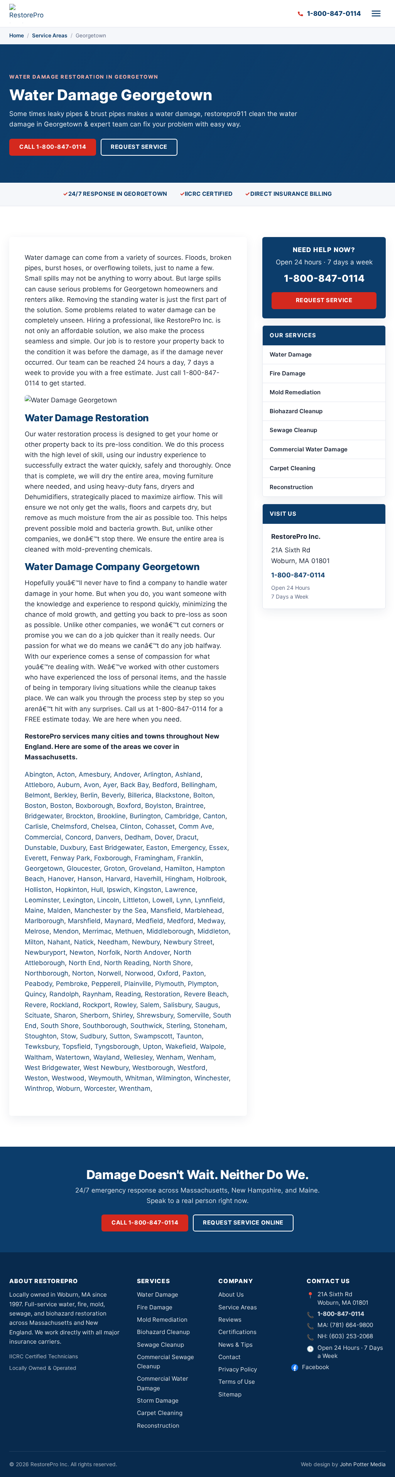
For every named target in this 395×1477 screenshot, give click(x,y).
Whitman (138, 1078)
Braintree (190, 805)
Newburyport (45, 952)
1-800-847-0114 (324, 278)
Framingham (154, 858)
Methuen (129, 931)
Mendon (66, 931)
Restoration (162, 994)
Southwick (146, 1026)
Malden (59, 910)
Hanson (89, 879)
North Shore (172, 963)
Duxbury (73, 847)
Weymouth (104, 1078)
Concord (78, 837)
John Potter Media (363, 1464)
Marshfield (84, 921)
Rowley (125, 1005)
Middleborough (170, 931)
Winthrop (38, 1088)
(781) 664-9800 (351, 1325)
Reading (128, 994)
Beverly (112, 795)
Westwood (68, 1078)
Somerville (193, 1015)
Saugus (206, 1005)
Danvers (108, 837)
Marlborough (44, 921)
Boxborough (94, 805)
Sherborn (94, 1015)
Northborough (46, 973)
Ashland (188, 774)
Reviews (229, 1319)
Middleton (213, 931)
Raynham (97, 994)
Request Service (139, 146)
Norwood (139, 973)
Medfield (149, 921)
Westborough (153, 1068)
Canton (214, 816)
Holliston (38, 889)
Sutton (120, 1036)
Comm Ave (195, 826)
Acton (66, 774)
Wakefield (180, 1046)
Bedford (164, 785)
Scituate (37, 1015)
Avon (91, 785)
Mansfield (165, 910)
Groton (114, 868)
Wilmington (173, 1078)
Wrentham (134, 1088)
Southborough (105, 1026)
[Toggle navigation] (376, 13)
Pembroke (72, 983)
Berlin (89, 795)
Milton (34, 942)
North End (84, 963)
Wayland (106, 1057)
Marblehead (203, 910)
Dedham (138, 837)
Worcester (99, 1088)
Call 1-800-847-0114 (52, 146)
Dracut (186, 837)
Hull (97, 889)
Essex (218, 847)
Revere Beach (205, 994)
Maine (34, 910)
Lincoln (108, 900)
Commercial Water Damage (309, 449)
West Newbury (105, 1068)
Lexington (78, 900)
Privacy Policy (237, 1369)
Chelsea (103, 826)
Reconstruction (291, 487)
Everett (36, 858)
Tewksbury (41, 1046)
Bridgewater (43, 816)
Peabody (38, 983)
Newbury (146, 942)
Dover (163, 837)
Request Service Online (243, 1222)
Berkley (65, 795)
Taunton (189, 1036)
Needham (113, 942)
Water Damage (291, 354)
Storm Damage (158, 1400)
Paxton (193, 973)
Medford (180, 921)
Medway (211, 921)
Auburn (68, 785)
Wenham (169, 1057)
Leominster (42, 900)
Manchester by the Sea (110, 910)
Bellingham (198, 785)
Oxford (168, 973)
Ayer (109, 785)
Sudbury (93, 1036)
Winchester (211, 1078)
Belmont (37, 795)
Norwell (109, 973)
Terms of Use (236, 1381)
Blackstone (172, 795)
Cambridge (182, 816)
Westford (191, 1068)
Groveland (145, 868)
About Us (231, 1294)
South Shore (60, 1026)
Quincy (35, 994)
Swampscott (153, 1036)
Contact (229, 1357)
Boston (35, 805)
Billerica (140, 795)
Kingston (147, 889)
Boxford (129, 805)
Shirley (122, 1015)
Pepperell (105, 983)
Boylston (158, 805)
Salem (149, 1005)
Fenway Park (70, 858)
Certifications (237, 1332)
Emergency (188, 847)
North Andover (147, 952)
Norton (83, 973)
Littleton (136, 900)
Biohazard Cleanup (296, 411)
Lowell (162, 900)
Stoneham (209, 1026)
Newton (81, 952)
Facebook (315, 1367)
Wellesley (138, 1057)
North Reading (126, 963)
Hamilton (178, 868)
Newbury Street (188, 942)
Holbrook (211, 879)
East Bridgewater (115, 847)
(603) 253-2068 (351, 1336)
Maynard (118, 921)
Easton (156, 847)
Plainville (137, 983)
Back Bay (134, 785)
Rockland (64, 1005)
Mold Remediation (295, 392)
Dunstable (40, 847)
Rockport (96, 1005)
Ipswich (118, 889)
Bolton (203, 795)
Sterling (178, 1026)
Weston (36, 1078)
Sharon (65, 1015)
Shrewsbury (155, 1015)
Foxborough (112, 858)
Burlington (145, 816)
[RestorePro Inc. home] (28, 13)
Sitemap (229, 1394)
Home (16, 35)
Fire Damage (288, 373)
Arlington (157, 774)
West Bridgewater (52, 1068)
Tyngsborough (117, 1046)
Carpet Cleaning (292, 468)
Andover (127, 774)
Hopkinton (71, 889)
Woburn (68, 1088)
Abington (39, 774)
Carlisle (36, 826)
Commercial (43, 837)
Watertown (72, 1057)
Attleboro (39, 785)
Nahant (58, 942)
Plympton (202, 983)
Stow (68, 1036)
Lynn (183, 900)
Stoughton (41, 1036)
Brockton (79, 816)
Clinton (131, 826)
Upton (152, 1046)
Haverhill (147, 879)
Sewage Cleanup (293, 430)
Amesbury (94, 774)
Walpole (212, 1046)
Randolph (64, 994)
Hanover (61, 879)
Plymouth (169, 983)
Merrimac (97, 931)
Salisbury (177, 1005)
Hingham (179, 879)
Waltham (38, 1057)
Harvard (117, 879)
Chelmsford (69, 826)
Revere (35, 1005)
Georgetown (44, 868)
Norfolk (109, 952)
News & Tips (235, 1344)
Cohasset (160, 826)
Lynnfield (209, 900)
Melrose (37, 931)
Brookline (111, 816)
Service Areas (50, 35)
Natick (84, 942)
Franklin (189, 858)
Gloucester (83, 868)
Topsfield (76, 1046)
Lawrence (180, 889)
